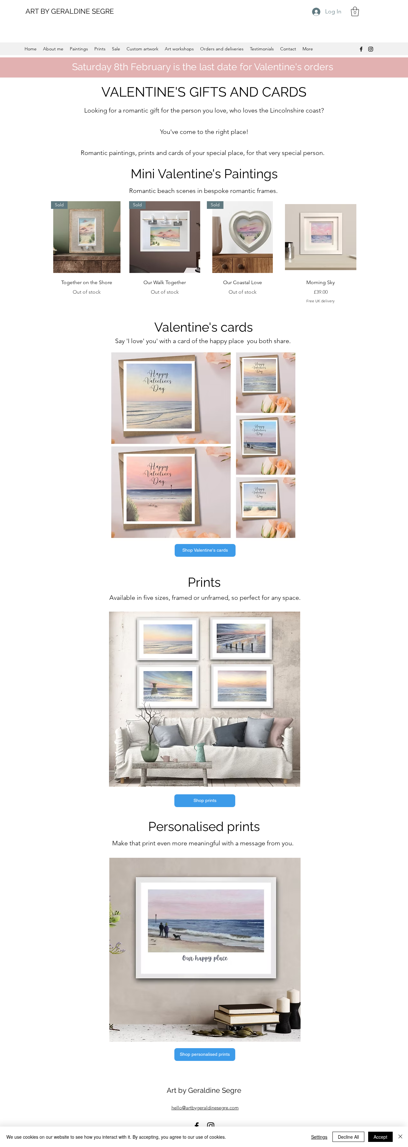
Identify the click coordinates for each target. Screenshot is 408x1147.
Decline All (348, 1137)
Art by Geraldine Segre (204, 1090)
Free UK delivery (320, 300)
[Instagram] (371, 49)
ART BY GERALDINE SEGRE (70, 11)
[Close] (400, 1137)
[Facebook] (361, 49)
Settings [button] (319, 1137)
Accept (380, 1137)
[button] (355, 11)
